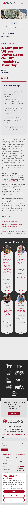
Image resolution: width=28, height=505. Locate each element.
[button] (22, 3)
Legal (16, 488)
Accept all (14, 491)
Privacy (10, 488)
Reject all (14, 496)
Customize (14, 500)
